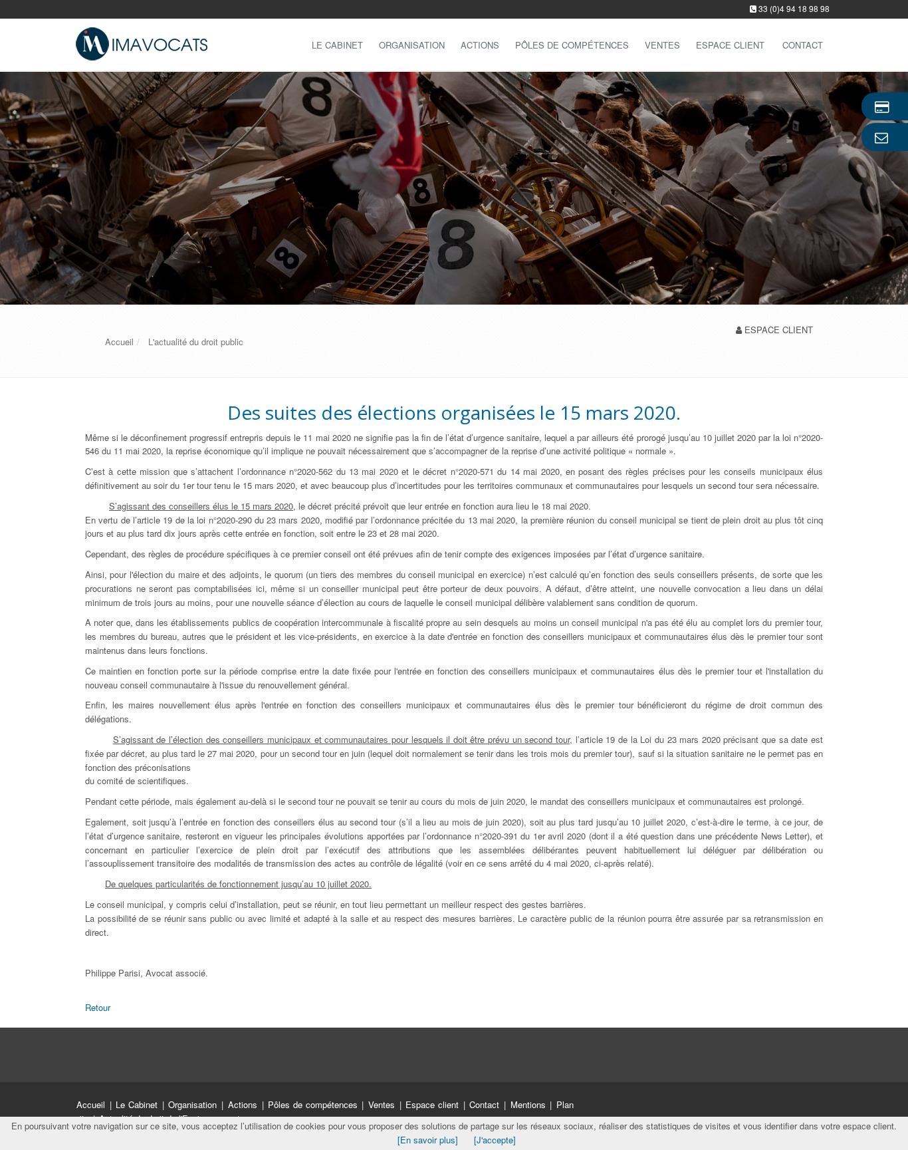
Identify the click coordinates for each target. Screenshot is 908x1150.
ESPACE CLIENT (778, 329)
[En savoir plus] (427, 1139)
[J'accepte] (495, 1139)
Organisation (412, 45)
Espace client (433, 1104)
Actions (480, 45)
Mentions (530, 1104)
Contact (486, 1104)
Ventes (662, 45)
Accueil (90, 1104)
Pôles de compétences (572, 45)
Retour (97, 1007)
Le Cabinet (337, 45)
